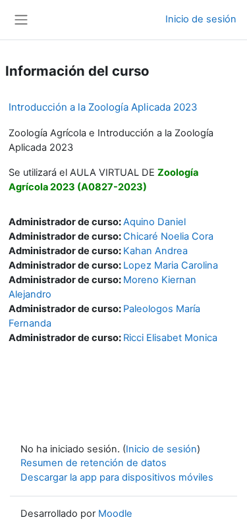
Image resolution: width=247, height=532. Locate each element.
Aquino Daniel (154, 222)
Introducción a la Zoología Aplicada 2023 (103, 107)
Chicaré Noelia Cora (168, 236)
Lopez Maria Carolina (170, 265)
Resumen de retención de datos (93, 463)
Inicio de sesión (200, 19)
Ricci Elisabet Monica (170, 338)
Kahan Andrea (155, 251)
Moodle (115, 513)
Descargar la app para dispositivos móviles (116, 477)
